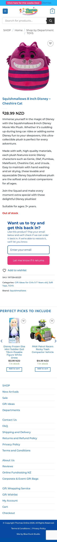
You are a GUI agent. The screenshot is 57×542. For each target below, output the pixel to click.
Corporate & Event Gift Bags (20, 478)
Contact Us (9, 419)
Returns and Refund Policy (19, 438)
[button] (5, 11)
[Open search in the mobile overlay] (28, 21)
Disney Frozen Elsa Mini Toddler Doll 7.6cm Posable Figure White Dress (14, 352)
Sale (5, 397)
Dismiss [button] (46, 2)
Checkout (8, 513)
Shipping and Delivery (16, 432)
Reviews (7, 466)
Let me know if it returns (28, 260)
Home (19, 30)
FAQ (5, 426)
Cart (5, 506)
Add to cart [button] (14, 369)
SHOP (7, 30)
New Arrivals (10, 391)
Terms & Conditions (20, 528)
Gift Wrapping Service (16, 488)
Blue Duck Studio (31, 534)
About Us (8, 460)
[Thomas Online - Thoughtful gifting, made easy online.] (29, 11)
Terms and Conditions (16, 450)
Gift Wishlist (10, 494)
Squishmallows (18, 290)
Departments (11, 410)
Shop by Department (40, 30)
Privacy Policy (11, 444)
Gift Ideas (8, 403)
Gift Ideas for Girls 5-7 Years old (31, 282)
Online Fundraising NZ (16, 472)
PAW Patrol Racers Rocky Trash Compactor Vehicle (43, 349)
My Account (10, 500)
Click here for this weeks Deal (23, 3)
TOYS (30, 33)
